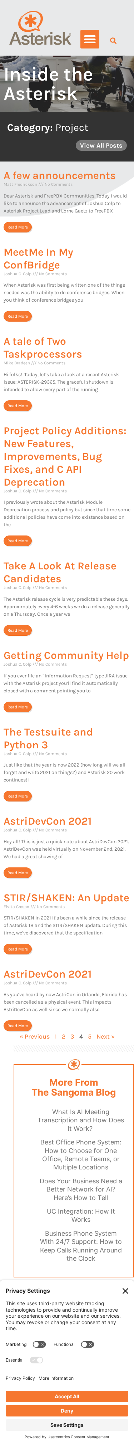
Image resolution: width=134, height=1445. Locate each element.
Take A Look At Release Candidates (60, 572)
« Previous (35, 1036)
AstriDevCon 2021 (47, 821)
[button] (89, 39)
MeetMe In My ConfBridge (38, 258)
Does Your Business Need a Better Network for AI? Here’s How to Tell (81, 1189)
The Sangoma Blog (73, 1092)
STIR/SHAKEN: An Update (66, 897)
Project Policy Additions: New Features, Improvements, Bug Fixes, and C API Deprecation (65, 456)
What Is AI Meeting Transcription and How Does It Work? (81, 1120)
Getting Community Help (66, 655)
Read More (18, 227)
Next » (105, 1036)
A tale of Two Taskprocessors (43, 347)
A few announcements (60, 175)
